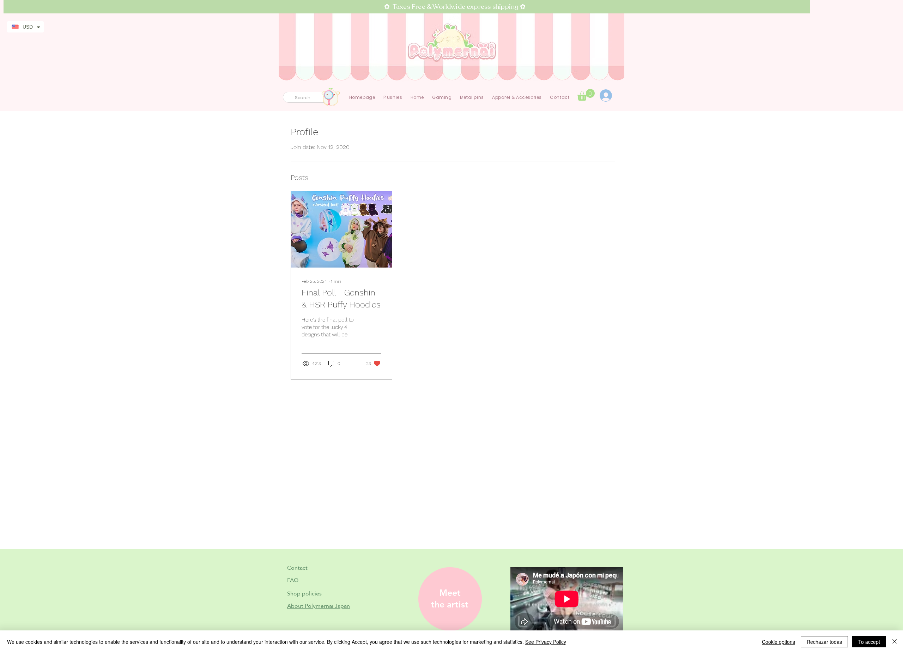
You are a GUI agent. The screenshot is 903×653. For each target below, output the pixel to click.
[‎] (609, 95)
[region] (447, 599)
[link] (586, 95)
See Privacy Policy (545, 641)
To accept (869, 641)
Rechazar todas (824, 641)
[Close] (894, 641)
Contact (297, 567)
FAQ (292, 580)
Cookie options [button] (778, 641)
